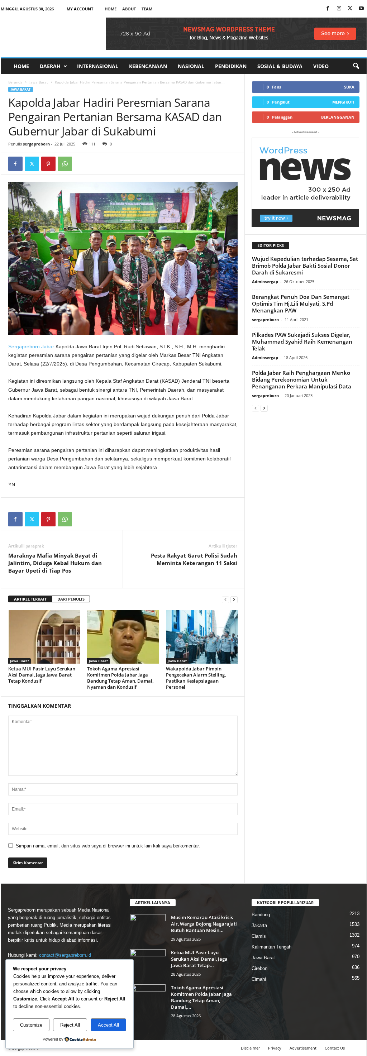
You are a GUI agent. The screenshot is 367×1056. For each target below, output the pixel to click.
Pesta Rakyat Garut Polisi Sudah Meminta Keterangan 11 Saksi (194, 559)
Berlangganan (337, 117)
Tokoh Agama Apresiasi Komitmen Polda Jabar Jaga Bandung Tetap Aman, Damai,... (201, 997)
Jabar (47, 346)
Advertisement (303, 1048)
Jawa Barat (38, 82)
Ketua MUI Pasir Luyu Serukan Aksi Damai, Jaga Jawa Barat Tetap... (199, 959)
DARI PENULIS (71, 599)
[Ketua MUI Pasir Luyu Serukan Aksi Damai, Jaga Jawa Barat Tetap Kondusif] (44, 637)
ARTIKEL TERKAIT (30, 599)
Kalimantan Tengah (271, 947)
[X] (350, 9)
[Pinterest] (48, 164)
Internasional (97, 66)
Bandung (261, 914)
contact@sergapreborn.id (65, 955)
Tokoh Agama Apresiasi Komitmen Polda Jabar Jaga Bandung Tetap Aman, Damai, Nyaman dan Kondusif (120, 677)
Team (147, 8)
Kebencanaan (148, 66)
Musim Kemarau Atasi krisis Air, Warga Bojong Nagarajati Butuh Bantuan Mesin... (204, 923)
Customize (31, 1025)
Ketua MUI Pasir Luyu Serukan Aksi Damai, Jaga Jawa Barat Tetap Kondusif (41, 674)
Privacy (274, 1048)
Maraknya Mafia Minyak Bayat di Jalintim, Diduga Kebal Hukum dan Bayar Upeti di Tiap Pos (55, 563)
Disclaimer (250, 1048)
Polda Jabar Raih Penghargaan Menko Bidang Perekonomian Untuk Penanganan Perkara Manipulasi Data (301, 379)
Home (110, 8)
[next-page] (234, 599)
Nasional (191, 66)
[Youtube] (361, 9)
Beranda (15, 82)
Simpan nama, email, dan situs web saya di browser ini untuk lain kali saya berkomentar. (108, 846)
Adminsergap (265, 281)
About (129, 8)
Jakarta (259, 925)
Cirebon (259, 968)
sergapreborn (36, 144)
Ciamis (259, 936)
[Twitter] (32, 164)
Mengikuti (343, 102)
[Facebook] (328, 9)
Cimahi (259, 979)
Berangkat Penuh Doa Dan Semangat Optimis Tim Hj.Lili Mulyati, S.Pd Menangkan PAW (300, 303)
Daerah (50, 66)
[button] (356, 66)
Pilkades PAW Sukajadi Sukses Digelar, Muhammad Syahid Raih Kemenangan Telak (302, 341)
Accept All (108, 1025)
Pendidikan (231, 66)
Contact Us (335, 1048)
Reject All (70, 1025)
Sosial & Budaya (279, 66)
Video (321, 66)
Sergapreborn (24, 346)
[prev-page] (225, 599)
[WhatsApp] (65, 164)
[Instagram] (339, 9)
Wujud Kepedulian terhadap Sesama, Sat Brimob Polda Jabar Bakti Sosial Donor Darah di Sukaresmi (305, 265)
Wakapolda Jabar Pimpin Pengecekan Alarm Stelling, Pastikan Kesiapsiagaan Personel (196, 677)
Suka (349, 87)
